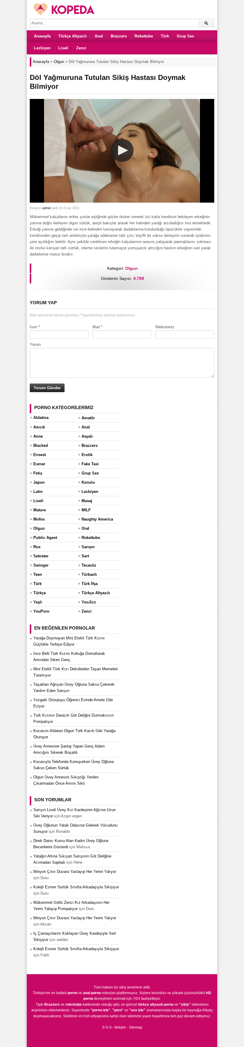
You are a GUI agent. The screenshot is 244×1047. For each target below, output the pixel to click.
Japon (39, 482)
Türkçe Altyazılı (72, 36)
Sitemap (135, 1027)
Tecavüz (89, 565)
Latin (38, 491)
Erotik (87, 454)
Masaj (87, 501)
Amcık (39, 427)
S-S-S (107, 1027)
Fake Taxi (90, 464)
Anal (99, 36)
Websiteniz (164, 327)
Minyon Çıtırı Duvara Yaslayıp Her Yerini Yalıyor (74, 871)
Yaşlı (37, 602)
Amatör (88, 418)
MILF (86, 510)
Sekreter (41, 556)
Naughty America (97, 519)
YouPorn (41, 611)
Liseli (63, 48)
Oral (85, 528)
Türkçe (39, 593)
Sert (85, 556)
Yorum (35, 344)
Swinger (41, 565)
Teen (37, 574)
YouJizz (89, 602)
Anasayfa (42, 36)
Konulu (88, 482)
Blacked (40, 445)
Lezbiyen (42, 48)
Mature (39, 510)
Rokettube (143, 36)
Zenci (81, 48)
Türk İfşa (90, 583)
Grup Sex (185, 36)
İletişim (120, 1027)
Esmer (39, 464)
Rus (36, 547)
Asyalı (87, 436)
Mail (96, 327)
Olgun (131, 268)
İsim (33, 327)
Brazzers (119, 36)
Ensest (39, 454)
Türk (165, 36)
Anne (38, 436)
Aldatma (41, 417)
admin (46, 208)
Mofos (39, 519)
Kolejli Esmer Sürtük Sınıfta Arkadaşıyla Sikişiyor (76, 887)
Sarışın (88, 547)
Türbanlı (89, 574)
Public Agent (45, 537)
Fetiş (37, 473)
